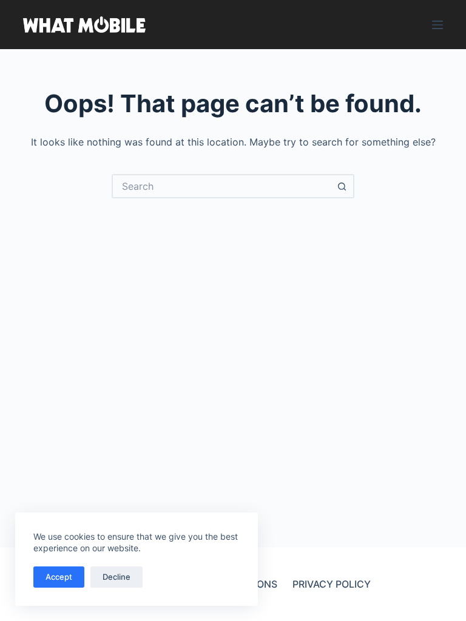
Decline (116, 577)
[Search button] (342, 186)
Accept (59, 577)
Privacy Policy (331, 584)
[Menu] (437, 24)
